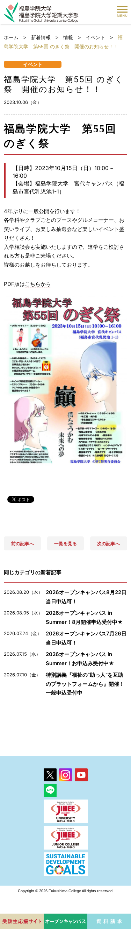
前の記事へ (22, 543)
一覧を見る (65, 543)
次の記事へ (108, 543)
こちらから (38, 284)
